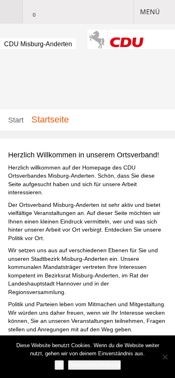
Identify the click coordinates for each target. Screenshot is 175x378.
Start (16, 120)
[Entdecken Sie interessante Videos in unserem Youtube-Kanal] (57, 12)
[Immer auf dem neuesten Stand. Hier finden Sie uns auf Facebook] (71, 12)
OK (59, 365)
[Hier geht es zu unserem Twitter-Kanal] (44, 12)
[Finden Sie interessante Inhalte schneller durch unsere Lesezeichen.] (30, 12)
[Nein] (165, 357)
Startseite (50, 119)
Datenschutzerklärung (94, 365)
